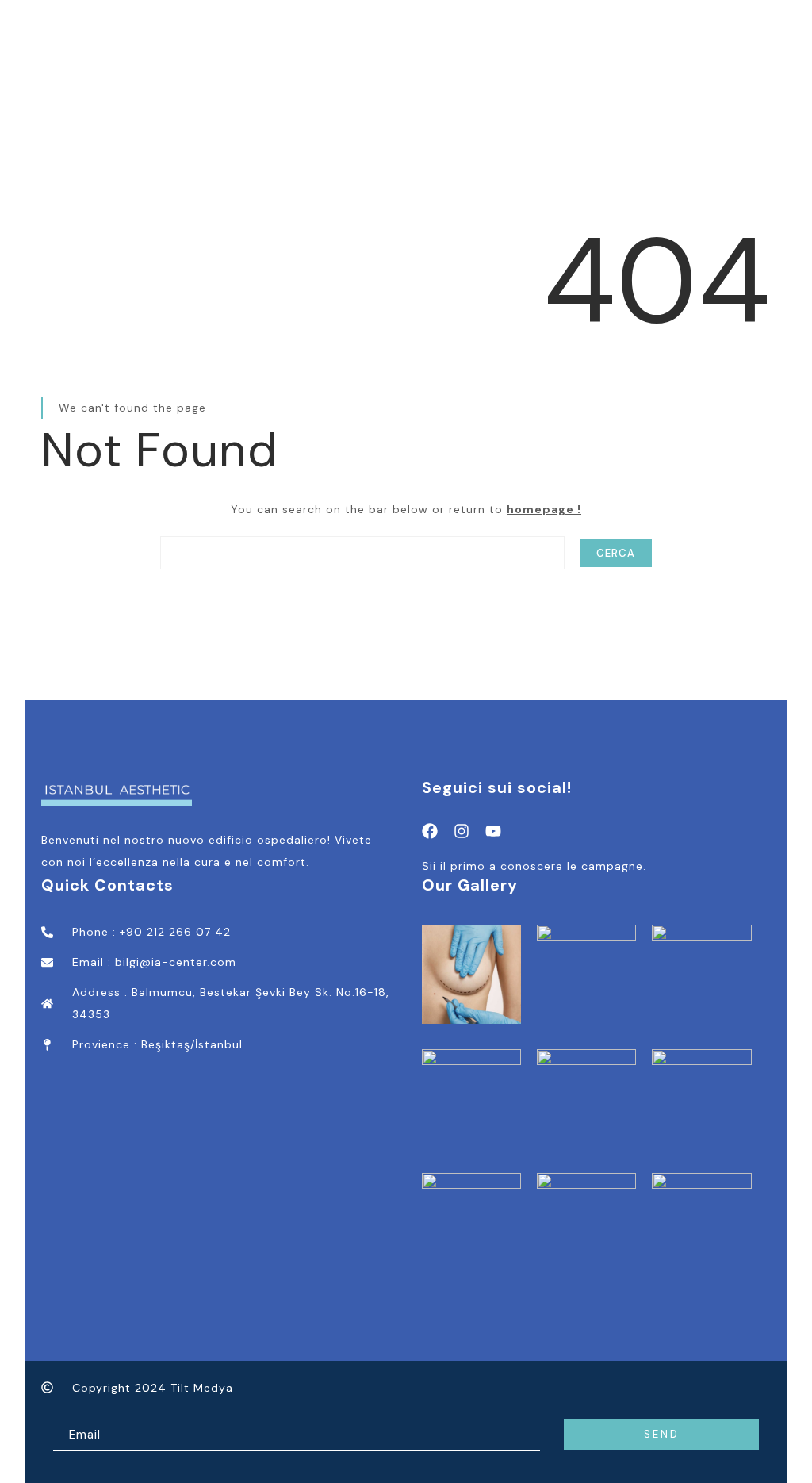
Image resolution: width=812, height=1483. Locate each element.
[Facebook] (430, 831)
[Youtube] (493, 831)
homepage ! (544, 509)
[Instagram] (461, 831)
